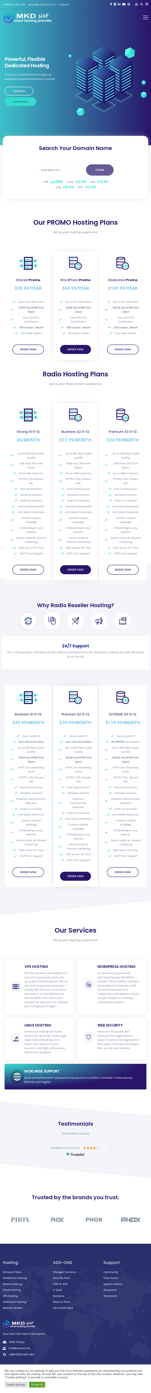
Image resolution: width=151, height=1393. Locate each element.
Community (110, 1272)
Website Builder (13, 1308)
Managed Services (64, 1272)
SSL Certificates (63, 1308)
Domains (58, 1296)
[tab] (28, 621)
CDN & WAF (60, 1284)
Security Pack (61, 1278)
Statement (110, 1296)
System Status (112, 1284)
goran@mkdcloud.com (42, 4)
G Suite (57, 1290)
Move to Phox (61, 1301)
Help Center (110, 1278)
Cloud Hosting (11, 1290)
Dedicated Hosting (14, 1301)
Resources (110, 1290)
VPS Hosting (10, 1296)
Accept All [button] (37, 1384)
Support (64, 4)
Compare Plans (12, 1272)
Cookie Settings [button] (16, 1384)
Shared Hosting (12, 1284)
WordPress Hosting (15, 1278)
